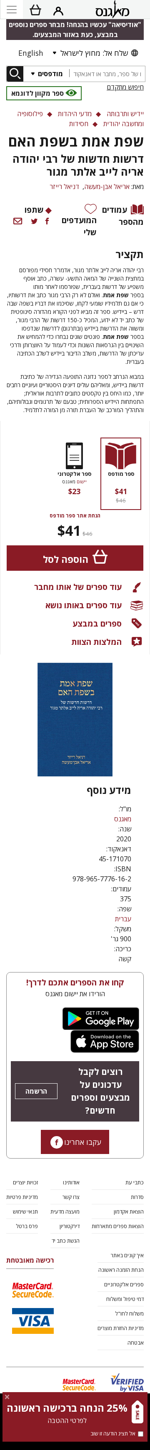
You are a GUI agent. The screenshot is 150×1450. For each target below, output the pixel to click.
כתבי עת (134, 1182)
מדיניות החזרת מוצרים (121, 1328)
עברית (123, 918)
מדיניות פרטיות (22, 1197)
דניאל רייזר (64, 186)
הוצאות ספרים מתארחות (118, 1226)
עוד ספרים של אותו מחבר (78, 586)
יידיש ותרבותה (125, 113)
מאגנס (122, 818)
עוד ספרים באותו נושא (83, 605)
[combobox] (107, 74)
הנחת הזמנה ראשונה (121, 1269)
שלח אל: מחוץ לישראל (94, 53)
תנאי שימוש (25, 1211)
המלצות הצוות (96, 641)
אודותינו (71, 1182)
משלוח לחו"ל (129, 1313)
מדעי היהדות (75, 113)
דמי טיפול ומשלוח (125, 1299)
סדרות (137, 1197)
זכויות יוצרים (25, 1182)
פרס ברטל (27, 1226)
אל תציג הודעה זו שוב (112, 1433)
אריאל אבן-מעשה (107, 186)
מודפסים (49, 73)
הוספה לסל (65, 559)
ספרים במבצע (97, 623)
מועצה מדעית (65, 1211)
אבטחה (136, 1342)
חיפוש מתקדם (125, 87)
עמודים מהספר (123, 215)
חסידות (78, 123)
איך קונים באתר (127, 1255)
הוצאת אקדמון (129, 1211)
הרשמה (36, 1091)
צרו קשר (71, 1197)
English (30, 53)
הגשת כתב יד (66, 1240)
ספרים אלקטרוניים (124, 1284)
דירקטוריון (70, 1226)
